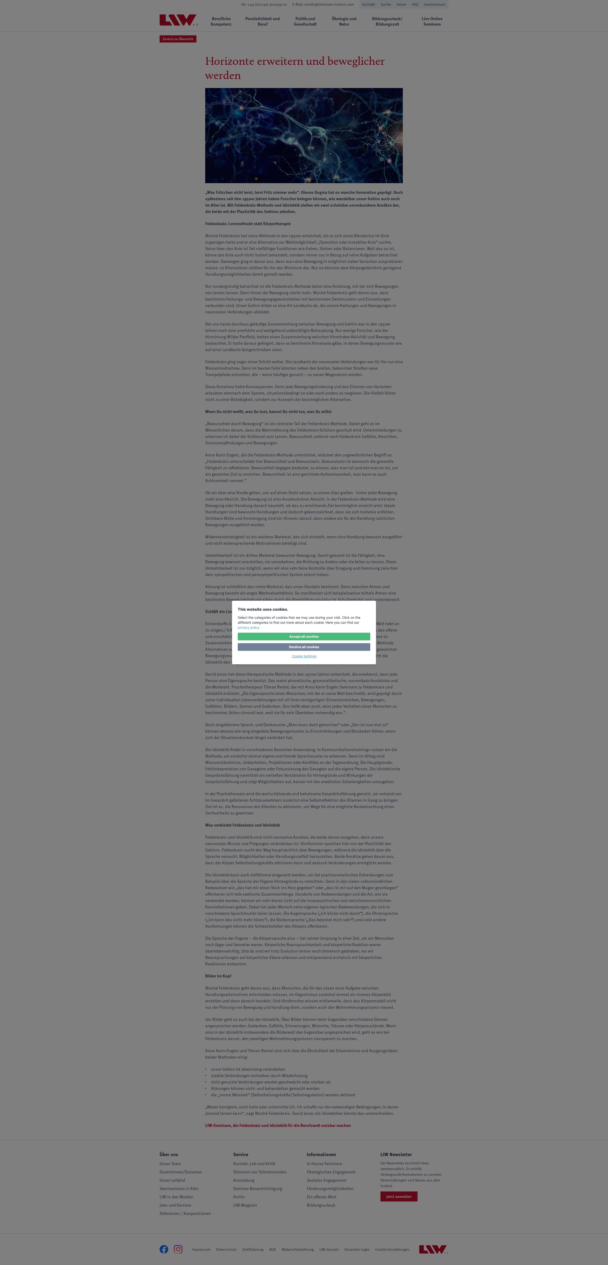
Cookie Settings (304, 656)
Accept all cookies (304, 636)
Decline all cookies (304, 647)
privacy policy (249, 627)
